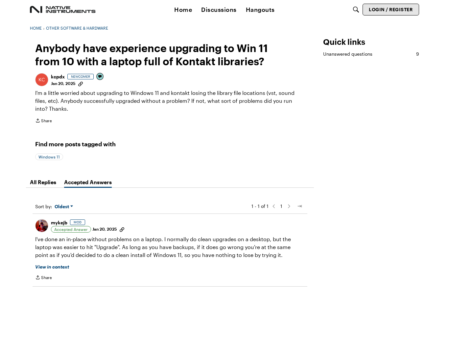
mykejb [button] (59, 222)
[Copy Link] (80, 83)
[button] (41, 79)
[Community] (63, 9)
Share (43, 121)
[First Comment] (100, 77)
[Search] (356, 9)
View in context (52, 266)
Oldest (62, 207)
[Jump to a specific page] (299, 206)
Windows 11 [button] (49, 157)
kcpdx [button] (58, 76)
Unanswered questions (371, 54)
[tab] (43, 182)
